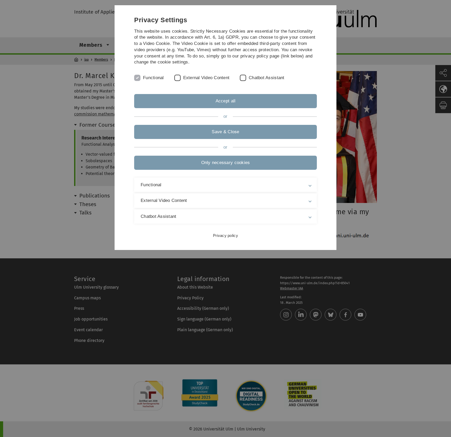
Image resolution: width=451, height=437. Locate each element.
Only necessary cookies (225, 162)
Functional (153, 77)
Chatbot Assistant (266, 77)
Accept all (226, 100)
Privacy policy (225, 235)
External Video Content (206, 77)
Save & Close (225, 131)
